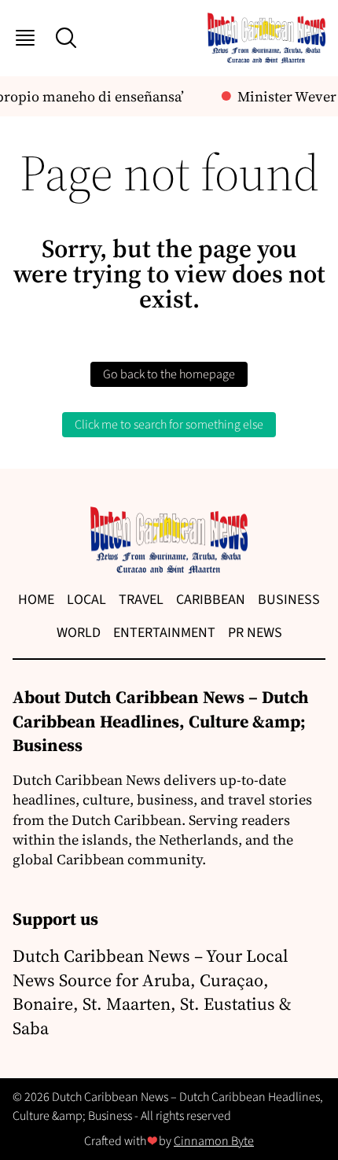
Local (86, 599)
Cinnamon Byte (214, 1141)
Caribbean (210, 599)
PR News (255, 633)
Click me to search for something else (169, 424)
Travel (141, 599)
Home (36, 599)
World (79, 633)
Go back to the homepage (169, 374)
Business (289, 599)
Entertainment (164, 633)
